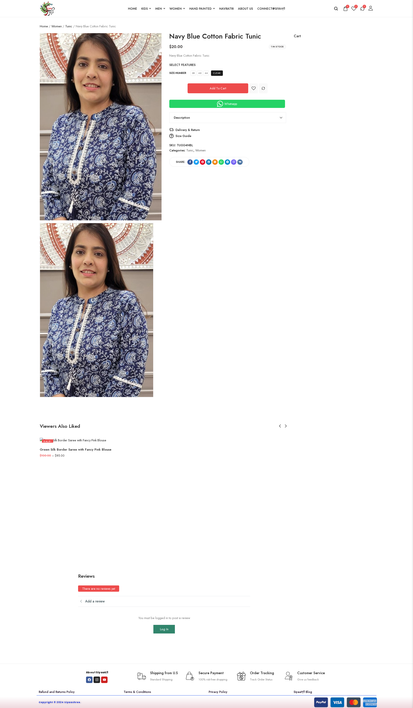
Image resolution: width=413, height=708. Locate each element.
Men (158, 8)
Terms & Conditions (137, 692)
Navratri (226, 8)
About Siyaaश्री (97, 672)
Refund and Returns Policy (57, 692)
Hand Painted (200, 8)
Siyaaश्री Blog (303, 692)
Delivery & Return (188, 130)
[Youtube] (104, 680)
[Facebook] (89, 680)
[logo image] (47, 8)
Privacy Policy (218, 692)
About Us (245, 8)
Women (176, 8)
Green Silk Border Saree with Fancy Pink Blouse (75, 449)
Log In (164, 629)
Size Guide (183, 136)
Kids (144, 8)
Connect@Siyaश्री (271, 8)
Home (132, 8)
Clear (217, 73)
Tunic (68, 26)
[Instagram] (97, 680)
